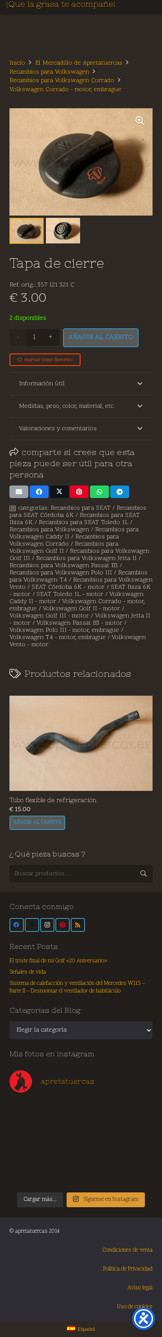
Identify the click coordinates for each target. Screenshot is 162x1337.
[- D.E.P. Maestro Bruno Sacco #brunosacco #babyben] (135, 1134)
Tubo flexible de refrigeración (52, 799)
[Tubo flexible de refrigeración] (81, 743)
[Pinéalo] (79, 491)
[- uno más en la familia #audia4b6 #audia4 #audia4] (63, 1154)
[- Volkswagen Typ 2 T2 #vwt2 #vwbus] (27, 1175)
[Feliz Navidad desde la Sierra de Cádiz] (27, 1113)
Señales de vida (27, 972)
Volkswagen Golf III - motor (49, 616)
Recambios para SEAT (80, 508)
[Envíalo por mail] (18, 491)
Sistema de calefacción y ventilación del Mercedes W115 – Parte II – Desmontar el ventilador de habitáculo (77, 988)
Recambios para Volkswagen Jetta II (86, 558)
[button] (140, 120)
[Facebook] (16, 925)
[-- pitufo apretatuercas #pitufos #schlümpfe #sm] (99, 1154)
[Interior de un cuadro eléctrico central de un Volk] (99, 1134)
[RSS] (78, 925)
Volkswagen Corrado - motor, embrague (65, 89)
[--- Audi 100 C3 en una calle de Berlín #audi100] (27, 1154)
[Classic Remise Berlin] (63, 1175)
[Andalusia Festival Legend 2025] (27, 1134)
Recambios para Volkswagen (49, 72)
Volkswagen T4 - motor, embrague (57, 637)
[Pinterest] (62, 925)
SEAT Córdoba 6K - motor (68, 587)
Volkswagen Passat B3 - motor (79, 623)
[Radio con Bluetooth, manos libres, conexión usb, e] (63, 1113)
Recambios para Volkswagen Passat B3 (63, 565)
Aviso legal (140, 1288)
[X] (32, 925)
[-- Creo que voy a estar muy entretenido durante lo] (99, 1175)
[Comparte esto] (39, 491)
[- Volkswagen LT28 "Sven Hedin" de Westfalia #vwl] (135, 1154)
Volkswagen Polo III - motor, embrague (64, 630)
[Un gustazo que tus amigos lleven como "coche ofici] (99, 1113)
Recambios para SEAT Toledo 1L (83, 522)
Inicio (17, 63)
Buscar (144, 873)
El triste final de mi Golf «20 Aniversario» (58, 961)
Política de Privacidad (128, 1269)
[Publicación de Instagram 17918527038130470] (135, 1113)
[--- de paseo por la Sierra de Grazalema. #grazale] (135, 1175)
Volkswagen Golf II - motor (81, 609)
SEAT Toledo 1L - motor (70, 594)
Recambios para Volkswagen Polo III (60, 573)
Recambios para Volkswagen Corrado (61, 80)
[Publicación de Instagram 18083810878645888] (63, 1134)
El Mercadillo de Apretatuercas (78, 63)
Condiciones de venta (128, 1250)
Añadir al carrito (100, 337)
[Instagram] (47, 925)
